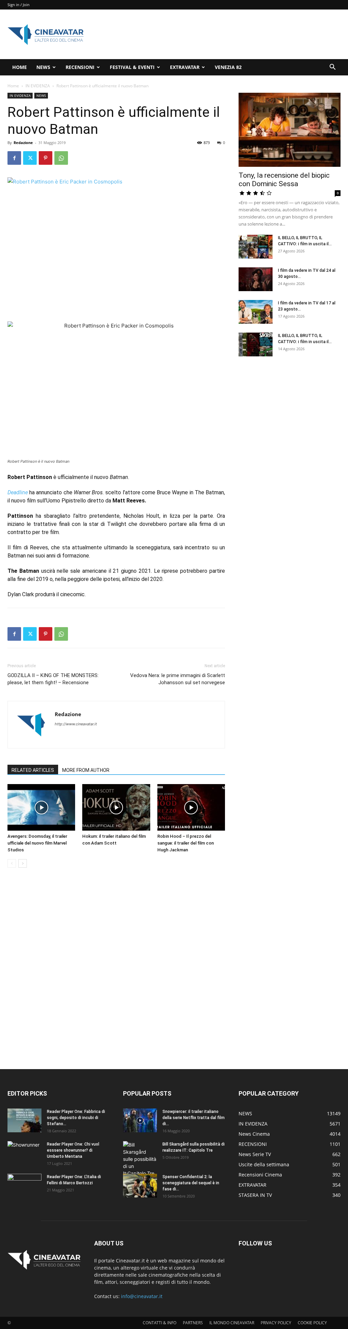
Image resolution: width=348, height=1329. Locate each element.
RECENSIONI (80, 67)
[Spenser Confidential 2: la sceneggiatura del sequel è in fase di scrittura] (140, 1186)
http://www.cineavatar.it (76, 724)
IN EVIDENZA (37, 86)
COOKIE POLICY (312, 1323)
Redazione (23, 142)
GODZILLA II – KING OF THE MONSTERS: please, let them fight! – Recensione (53, 679)
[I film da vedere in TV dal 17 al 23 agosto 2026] (256, 312)
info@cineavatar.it (141, 1296)
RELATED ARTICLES (33, 770)
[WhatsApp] (61, 158)
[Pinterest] (45, 158)
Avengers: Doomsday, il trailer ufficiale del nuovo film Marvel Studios (37, 843)
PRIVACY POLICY (276, 1323)
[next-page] (22, 863)
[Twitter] (30, 158)
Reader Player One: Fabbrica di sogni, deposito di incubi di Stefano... (76, 1117)
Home (13, 86)
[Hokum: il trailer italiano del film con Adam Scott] (116, 807)
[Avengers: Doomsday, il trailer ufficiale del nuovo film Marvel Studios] (41, 807)
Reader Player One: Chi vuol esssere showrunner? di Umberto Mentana (73, 1150)
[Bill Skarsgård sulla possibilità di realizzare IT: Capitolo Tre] (140, 1159)
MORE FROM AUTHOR (85, 770)
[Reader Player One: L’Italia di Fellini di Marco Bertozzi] (24, 1186)
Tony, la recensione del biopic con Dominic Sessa (284, 179)
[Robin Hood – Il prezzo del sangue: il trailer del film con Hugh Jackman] (191, 807)
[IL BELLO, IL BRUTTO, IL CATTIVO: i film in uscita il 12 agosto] (256, 344)
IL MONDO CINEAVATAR (231, 1323)
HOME (19, 67)
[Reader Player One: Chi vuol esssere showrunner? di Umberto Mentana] (24, 1153)
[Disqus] (116, 969)
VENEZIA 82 (228, 67)
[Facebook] (14, 158)
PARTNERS (193, 1323)
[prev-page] (11, 863)
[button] (332, 68)
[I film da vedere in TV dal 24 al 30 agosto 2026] (256, 279)
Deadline (17, 492)
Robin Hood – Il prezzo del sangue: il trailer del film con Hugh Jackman (185, 843)
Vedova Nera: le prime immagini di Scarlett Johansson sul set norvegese (177, 679)
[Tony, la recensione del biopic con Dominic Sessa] (290, 130)
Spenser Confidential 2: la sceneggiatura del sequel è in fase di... (190, 1182)
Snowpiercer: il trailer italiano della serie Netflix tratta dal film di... (193, 1117)
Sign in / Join (18, 4)
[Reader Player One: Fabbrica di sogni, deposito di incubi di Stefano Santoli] (24, 1120)
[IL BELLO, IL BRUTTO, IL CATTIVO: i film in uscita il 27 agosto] (256, 247)
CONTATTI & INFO (159, 1323)
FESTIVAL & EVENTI (132, 67)
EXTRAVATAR (184, 67)
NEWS (43, 67)
